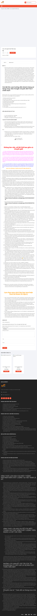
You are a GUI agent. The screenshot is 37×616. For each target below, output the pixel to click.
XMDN (8, 8)
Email (3, 342)
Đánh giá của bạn (5, 327)
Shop (5, 8)
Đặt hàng (12, 52)
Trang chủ (2, 8)
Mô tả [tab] (5, 62)
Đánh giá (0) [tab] (11, 62)
